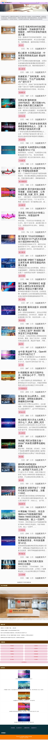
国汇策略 (22, 299)
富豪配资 (22, 92)
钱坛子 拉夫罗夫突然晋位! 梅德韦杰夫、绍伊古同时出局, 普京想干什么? (14, 632)
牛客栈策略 (36, 653)
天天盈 (21, 228)
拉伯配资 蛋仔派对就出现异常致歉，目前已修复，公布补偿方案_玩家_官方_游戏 (31, 191)
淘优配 (21, 456)
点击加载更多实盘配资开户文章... (24, 582)
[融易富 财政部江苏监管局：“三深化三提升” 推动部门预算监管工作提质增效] (8, 331)
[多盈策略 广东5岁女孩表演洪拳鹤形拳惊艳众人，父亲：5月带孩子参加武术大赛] (8, 126)
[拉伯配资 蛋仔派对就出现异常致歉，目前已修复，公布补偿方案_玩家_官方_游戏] (8, 192)
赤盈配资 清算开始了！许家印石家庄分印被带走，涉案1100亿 (31, 490)
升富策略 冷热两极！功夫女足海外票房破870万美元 (10, 630)
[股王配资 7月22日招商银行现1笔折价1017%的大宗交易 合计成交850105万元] (8, 239)
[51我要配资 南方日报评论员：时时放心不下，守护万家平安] (8, 375)
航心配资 (22, 69)
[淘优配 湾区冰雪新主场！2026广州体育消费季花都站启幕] (8, 443)
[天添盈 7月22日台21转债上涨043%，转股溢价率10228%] (8, 215)
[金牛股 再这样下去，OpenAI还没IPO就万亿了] (8, 354)
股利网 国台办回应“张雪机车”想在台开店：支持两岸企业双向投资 (12, 637)
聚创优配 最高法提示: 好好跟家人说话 (32, 308)
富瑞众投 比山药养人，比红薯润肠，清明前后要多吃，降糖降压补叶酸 (31, 398)
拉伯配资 (22, 205)
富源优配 (12, 648)
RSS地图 (26, 736)
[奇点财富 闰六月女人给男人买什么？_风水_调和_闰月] (8, 422)
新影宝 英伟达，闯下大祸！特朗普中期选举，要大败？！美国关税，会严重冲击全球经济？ (17, 635)
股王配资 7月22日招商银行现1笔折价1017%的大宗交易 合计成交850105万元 (32, 238)
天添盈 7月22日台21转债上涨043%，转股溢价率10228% (31, 215)
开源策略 (12, 645)
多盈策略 (22, 139)
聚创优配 (22, 320)
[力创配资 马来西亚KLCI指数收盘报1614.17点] (8, 149)
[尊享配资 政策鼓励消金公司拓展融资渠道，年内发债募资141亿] (8, 540)
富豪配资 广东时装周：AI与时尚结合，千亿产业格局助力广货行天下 (31, 79)
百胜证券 (22, 116)
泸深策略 (36, 659)
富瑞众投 (22, 412)
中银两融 (12, 653)
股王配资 (22, 252)
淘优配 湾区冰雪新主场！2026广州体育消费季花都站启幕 (31, 443)
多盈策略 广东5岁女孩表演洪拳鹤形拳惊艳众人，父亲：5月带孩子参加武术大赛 (32, 126)
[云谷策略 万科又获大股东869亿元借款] (8, 564)
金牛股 (21, 365)
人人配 (12, 656)
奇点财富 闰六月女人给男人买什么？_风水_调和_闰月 (31, 421)
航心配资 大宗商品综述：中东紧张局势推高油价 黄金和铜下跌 (31, 55)
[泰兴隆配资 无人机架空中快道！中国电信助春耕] (8, 171)
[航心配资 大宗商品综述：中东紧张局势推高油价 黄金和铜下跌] (8, 55)
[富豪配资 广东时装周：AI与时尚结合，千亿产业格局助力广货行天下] (8, 79)
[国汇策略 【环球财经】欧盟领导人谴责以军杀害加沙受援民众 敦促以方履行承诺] (8, 286)
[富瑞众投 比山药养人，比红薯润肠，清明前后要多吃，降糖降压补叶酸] (8, 399)
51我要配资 (23, 388)
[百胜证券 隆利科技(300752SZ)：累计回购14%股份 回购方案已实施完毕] (8, 103)
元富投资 (36, 645)
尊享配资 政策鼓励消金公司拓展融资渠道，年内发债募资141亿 (31, 540)
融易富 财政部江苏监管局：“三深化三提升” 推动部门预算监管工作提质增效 (31, 330)
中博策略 (22, 530)
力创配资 (22, 160)
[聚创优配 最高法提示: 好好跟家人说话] (8, 310)
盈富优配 (22, 276)
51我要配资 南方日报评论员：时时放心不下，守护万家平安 (31, 375)
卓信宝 (21, 45)
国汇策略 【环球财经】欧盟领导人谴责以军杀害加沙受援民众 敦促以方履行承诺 (31, 286)
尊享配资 (22, 553)
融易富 (21, 344)
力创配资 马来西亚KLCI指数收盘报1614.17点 (32, 148)
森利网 (21, 480)
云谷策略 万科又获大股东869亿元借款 (30, 562)
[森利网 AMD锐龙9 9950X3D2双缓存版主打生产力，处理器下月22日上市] (8, 467)
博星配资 (12, 651)
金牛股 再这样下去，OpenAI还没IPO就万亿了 (32, 353)
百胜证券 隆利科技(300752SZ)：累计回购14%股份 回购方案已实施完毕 (31, 102)
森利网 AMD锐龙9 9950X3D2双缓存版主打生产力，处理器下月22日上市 (32, 466)
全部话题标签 (24, 662)
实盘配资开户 (34, 727)
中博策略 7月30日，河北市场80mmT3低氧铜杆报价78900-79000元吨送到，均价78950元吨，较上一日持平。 (32, 515)
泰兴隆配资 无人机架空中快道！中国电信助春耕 (31, 169)
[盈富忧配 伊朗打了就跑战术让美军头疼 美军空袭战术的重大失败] (8, 263)
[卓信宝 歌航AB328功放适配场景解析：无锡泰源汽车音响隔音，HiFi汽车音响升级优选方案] (8, 29)
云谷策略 (22, 574)
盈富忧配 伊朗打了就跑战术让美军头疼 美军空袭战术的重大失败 (31, 262)
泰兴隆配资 (23, 181)
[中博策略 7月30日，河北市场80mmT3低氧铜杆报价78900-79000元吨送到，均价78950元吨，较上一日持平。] (8, 514)
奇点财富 (22, 433)
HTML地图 (30, 736)
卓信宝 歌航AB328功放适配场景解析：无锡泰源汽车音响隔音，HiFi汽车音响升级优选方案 (32, 30)
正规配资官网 (26, 727)
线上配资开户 (19, 727)
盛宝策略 (36, 651)
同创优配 (13, 727)
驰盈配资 (22, 504)
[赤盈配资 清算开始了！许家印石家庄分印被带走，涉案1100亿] (8, 490)
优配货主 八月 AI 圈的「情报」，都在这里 (8, 628)
